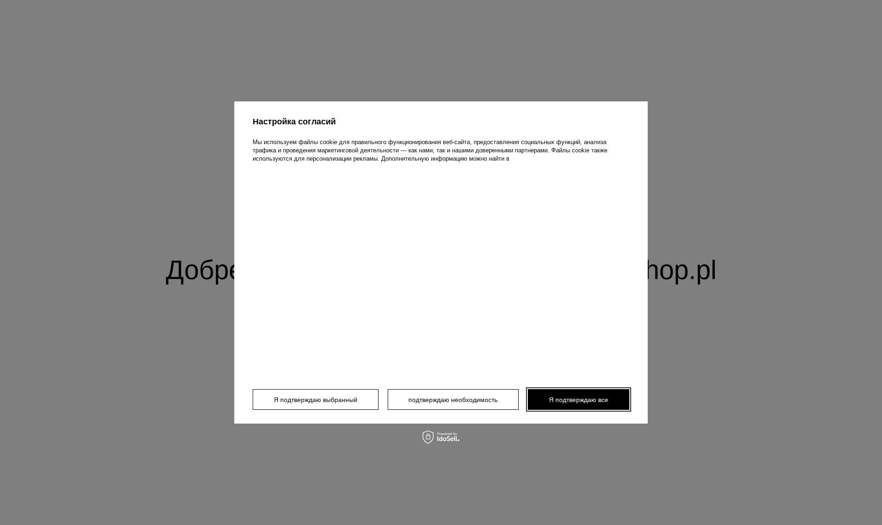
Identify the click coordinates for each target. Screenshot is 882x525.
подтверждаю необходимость (453, 399)
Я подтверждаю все (578, 399)
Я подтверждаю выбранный (315, 399)
